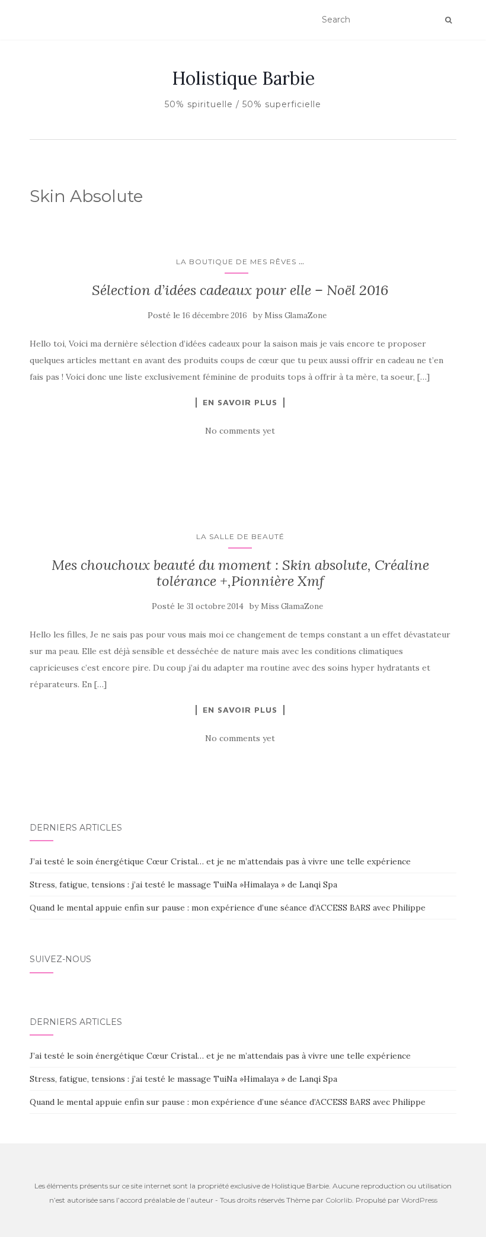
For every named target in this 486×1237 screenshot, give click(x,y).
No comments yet (240, 430)
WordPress (419, 1200)
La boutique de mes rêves (236, 261)
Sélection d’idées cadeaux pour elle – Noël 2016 (240, 290)
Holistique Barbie (243, 78)
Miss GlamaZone (295, 315)
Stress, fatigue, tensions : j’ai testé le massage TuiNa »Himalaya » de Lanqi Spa (183, 884)
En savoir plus (240, 402)
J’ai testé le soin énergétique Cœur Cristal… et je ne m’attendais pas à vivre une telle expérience (220, 861)
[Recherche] (448, 20)
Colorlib (338, 1200)
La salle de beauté (240, 536)
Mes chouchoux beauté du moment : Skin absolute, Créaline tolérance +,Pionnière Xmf (240, 572)
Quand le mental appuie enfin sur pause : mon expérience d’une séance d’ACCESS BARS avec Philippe (228, 907)
